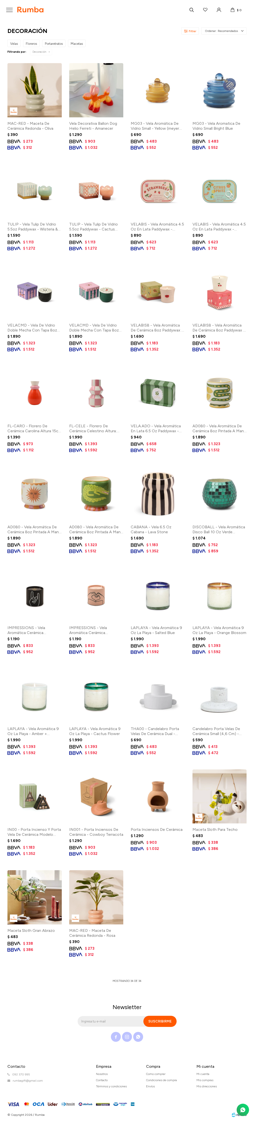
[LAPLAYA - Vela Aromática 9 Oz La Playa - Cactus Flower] (96, 695)
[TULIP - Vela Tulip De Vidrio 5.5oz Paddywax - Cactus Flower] (96, 191)
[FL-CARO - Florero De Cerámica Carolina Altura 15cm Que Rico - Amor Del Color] (34, 393)
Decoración (39, 51)
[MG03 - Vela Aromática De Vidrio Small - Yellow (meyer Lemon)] (158, 90)
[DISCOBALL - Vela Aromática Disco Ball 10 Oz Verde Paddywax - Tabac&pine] (219, 494)
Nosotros (102, 1074)
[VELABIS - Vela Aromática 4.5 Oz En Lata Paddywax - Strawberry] (158, 191)
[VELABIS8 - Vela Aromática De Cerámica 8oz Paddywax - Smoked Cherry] (219, 292)
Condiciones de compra (161, 1080)
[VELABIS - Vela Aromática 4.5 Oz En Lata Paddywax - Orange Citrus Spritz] (219, 191)
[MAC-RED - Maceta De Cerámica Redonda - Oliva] (34, 90)
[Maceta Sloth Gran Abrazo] (34, 897)
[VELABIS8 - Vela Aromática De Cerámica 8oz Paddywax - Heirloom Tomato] (158, 292)
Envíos (150, 1086)
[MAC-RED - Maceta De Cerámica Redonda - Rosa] (96, 897)
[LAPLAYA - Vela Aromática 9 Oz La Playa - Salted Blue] (158, 595)
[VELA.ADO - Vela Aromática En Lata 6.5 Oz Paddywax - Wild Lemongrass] (158, 393)
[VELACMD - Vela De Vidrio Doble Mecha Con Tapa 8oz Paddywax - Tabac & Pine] (34, 292)
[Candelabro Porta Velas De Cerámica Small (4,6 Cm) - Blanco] (219, 695)
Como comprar (155, 1074)
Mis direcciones (206, 1086)
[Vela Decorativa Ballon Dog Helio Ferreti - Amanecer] (96, 90)
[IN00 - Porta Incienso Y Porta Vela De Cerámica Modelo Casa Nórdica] (34, 796)
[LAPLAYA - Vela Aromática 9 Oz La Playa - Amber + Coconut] (34, 695)
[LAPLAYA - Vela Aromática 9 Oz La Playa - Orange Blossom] (219, 595)
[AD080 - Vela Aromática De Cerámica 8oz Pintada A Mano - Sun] (34, 494)
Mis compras (204, 1080)
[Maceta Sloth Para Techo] (219, 796)
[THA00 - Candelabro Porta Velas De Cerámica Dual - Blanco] (158, 695)
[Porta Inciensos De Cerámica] (158, 796)
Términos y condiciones (111, 1086)
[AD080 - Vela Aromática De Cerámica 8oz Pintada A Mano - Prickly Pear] (96, 494)
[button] (191, 10)
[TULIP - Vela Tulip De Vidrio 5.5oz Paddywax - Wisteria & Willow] (34, 191)
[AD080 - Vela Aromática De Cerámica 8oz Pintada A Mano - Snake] (219, 393)
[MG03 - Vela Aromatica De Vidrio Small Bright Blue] (219, 90)
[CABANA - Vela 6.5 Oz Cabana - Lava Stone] (158, 494)
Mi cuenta (202, 1074)
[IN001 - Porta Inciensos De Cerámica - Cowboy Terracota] (96, 796)
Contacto (102, 1080)
